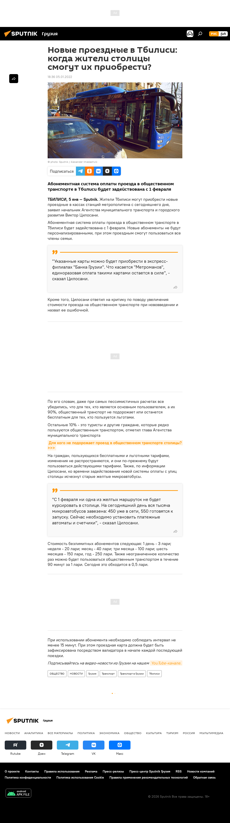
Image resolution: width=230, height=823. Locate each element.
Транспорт (108, 673)
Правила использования (62, 771)
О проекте (12, 771)
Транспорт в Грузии (132, 673)
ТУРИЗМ (172, 733)
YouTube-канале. (166, 663)
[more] (175, 287)
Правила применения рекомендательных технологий (148, 777)
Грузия (92, 673)
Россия (189, 733)
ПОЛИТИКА (86, 733)
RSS (179, 771)
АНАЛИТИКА (33, 733)
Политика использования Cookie (80, 777)
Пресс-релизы (113, 771)
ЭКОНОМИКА (109, 733)
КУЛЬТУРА (154, 733)
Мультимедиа (211, 733)
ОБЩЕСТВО (57, 673)
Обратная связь (204, 777)
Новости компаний (201, 771)
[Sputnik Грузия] (22, 37)
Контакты (32, 771)
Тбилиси (154, 673)
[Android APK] (18, 794)
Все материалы (60, 733)
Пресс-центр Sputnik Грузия (149, 771)
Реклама (91, 771)
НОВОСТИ (76, 673)
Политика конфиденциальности (28, 777)
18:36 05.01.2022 (60, 77)
